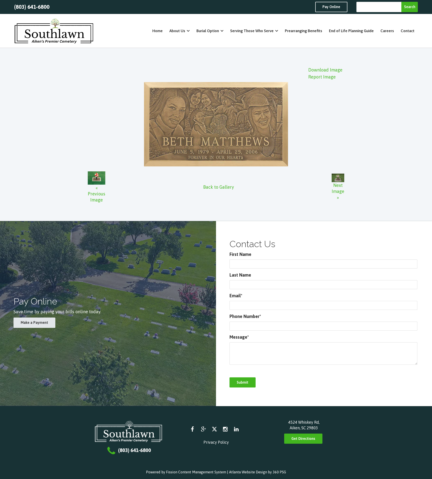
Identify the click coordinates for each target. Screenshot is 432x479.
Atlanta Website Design (248, 472)
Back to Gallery (218, 187)
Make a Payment (34, 322)
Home (157, 31)
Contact (407, 31)
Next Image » (338, 191)
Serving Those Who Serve (252, 31)
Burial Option (207, 31)
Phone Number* (245, 316)
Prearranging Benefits (303, 31)
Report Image (322, 76)
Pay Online (331, 7)
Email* (236, 295)
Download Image (325, 69)
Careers (387, 31)
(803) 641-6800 (32, 7)
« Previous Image (96, 193)
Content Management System (202, 472)
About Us (177, 31)
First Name (240, 254)
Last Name (240, 275)
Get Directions (303, 438)
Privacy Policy (216, 442)
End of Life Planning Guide (351, 31)
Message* (239, 337)
